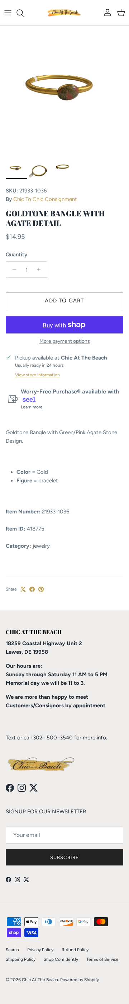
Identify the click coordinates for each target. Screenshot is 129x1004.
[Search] (24, 13)
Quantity (16, 254)
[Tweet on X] (23, 589)
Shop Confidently (61, 959)
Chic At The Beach (40, 979)
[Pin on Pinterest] (41, 589)
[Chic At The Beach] (64, 13)
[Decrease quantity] (12, 269)
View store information (37, 374)
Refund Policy (75, 949)
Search (12, 949)
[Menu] (8, 13)
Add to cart (64, 300)
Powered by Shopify (79, 979)
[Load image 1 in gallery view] (64, 90)
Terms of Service (102, 959)
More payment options (64, 341)
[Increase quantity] (40, 269)
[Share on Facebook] (32, 589)
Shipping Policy (20, 959)
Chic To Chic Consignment (45, 199)
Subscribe (64, 857)
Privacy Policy (40, 949)
